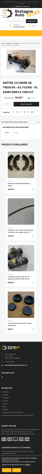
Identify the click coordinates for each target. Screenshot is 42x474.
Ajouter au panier (26, 104)
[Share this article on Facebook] (13, 112)
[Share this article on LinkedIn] (28, 112)
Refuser (16, 470)
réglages (27, 465)
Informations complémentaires (14, 122)
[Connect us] (2, 377)
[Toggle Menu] (39, 32)
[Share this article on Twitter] (17, 112)
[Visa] (9, 439)
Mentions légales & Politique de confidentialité (18, 415)
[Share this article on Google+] (20, 112)
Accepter (6, 470)
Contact (5, 409)
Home (3, 43)
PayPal (18, 432)
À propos (6, 401)
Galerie (5, 404)
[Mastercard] (15, 439)
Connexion (18, 6)
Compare (6, 392)
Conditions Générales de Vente (13, 412)
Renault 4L (9, 43)
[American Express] (21, 439)
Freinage (16, 43)
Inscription (26, 6)
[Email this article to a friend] (31, 112)
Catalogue (6, 398)
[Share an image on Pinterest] (24, 112)
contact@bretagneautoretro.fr (16, 365)
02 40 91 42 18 (18, 27)
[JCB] (27, 439)
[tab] (21, 122)
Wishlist (5, 395)
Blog (4, 406)
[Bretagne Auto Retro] (21, 17)
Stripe (12, 432)
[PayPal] (3, 439)
